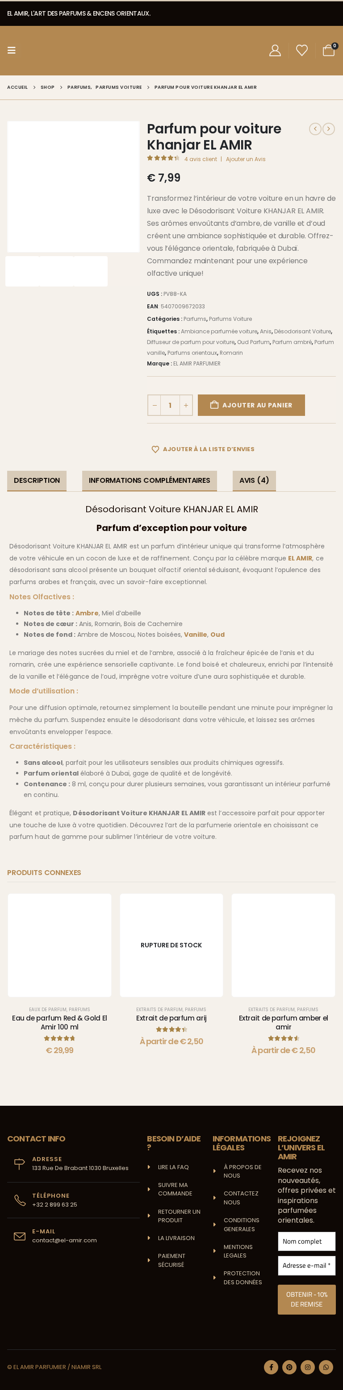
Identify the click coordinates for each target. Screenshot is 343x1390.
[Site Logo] (54, 51)
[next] (328, 129)
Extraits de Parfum (159, 1009)
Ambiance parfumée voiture (219, 331)
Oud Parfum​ (253, 342)
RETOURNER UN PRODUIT (180, 1216)
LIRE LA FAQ (173, 1167)
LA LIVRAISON (176, 1238)
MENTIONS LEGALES (238, 1251)
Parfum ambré (292, 342)
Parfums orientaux (192, 353)
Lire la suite (178, 987)
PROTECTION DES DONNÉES (243, 1277)
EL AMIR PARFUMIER (197, 363)
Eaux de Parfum (48, 1009)
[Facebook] (271, 1367)
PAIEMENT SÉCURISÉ (171, 1260)
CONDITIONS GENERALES (241, 1224)
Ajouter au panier (257, 405)
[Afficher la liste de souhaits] (302, 50)
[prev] (315, 129)
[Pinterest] (289, 1367)
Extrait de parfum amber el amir (283, 1022)
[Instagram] (308, 1367)
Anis (266, 331)
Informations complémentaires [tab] (149, 480)
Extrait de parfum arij (171, 1018)
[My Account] (275, 50)
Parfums (195, 319)
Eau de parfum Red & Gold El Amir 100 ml (59, 1022)
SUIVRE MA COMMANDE (175, 1189)
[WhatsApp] (326, 1367)
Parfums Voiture (230, 319)
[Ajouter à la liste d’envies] (97, 907)
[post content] (59, 945)
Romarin (231, 353)
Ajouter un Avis (246, 159)
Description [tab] (37, 480)
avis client (200, 159)
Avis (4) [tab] (254, 480)
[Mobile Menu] (14, 50)
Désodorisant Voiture (302, 331)
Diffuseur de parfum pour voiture (190, 342)
